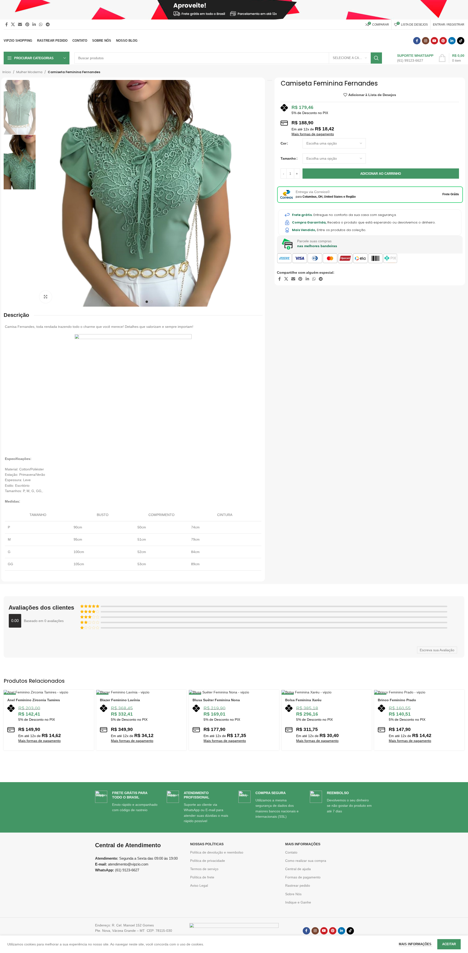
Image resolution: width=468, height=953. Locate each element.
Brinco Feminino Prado (397, 700)
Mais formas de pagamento (313, 134)
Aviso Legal (199, 885)
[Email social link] (20, 24)
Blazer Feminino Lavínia (120, 700)
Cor (283, 143)
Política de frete (202, 877)
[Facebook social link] (6, 24)
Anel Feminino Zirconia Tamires (33, 700)
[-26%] (49, 692)
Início (6, 72)
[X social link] (12, 24)
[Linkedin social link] (34, 24)
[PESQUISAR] (376, 58)
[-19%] (234, 692)
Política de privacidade (207, 861)
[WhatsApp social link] (41, 24)
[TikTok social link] (460, 40)
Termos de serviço (204, 869)
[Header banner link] (234, 9)
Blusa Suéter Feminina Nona (216, 700)
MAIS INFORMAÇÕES (302, 844)
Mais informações (415, 944)
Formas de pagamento (303, 877)
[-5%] (141, 692)
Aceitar (449, 944)
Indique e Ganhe (298, 902)
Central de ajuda (298, 869)
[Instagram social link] (425, 40)
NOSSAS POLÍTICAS (207, 844)
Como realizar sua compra (305, 861)
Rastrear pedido (297, 885)
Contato (291, 852)
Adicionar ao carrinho (380, 173)
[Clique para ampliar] (45, 297)
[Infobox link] (410, 58)
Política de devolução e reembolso (216, 852)
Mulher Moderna (29, 72)
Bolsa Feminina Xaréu (303, 700)
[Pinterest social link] (27, 24)
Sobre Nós (293, 894)
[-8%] (419, 692)
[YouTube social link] (434, 40)
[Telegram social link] (47, 24)
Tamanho (288, 158)
